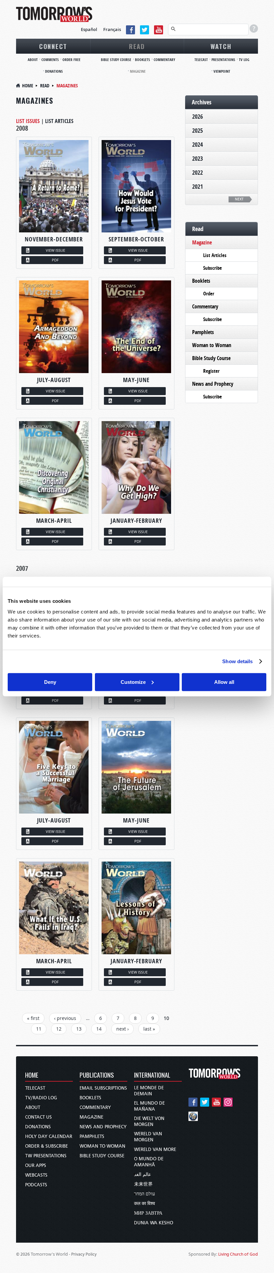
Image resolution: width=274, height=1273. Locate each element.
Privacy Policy (84, 1254)
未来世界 (143, 1184)
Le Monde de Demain (149, 1091)
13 (79, 1029)
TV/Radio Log (41, 1098)
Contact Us (38, 1117)
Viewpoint (222, 71)
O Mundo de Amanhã (148, 1162)
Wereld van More (155, 1149)
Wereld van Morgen (148, 1137)
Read (137, 46)
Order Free (71, 59)
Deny (50, 682)
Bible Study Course (116, 59)
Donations (54, 71)
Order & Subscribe (46, 1146)
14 (99, 1029)
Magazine (138, 71)
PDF (55, 259)
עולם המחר (144, 1194)
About (33, 59)
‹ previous (65, 1018)
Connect (53, 46)
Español (89, 29)
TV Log (244, 59)
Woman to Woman (211, 345)
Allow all (224, 682)
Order (208, 293)
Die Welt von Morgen (149, 1121)
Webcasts (36, 1175)
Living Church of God (238, 1254)
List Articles (59, 121)
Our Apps (35, 1165)
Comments (50, 59)
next (239, 199)
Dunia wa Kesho (153, 1223)
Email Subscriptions (103, 1088)
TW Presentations (45, 1156)
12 (58, 1029)
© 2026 (23, 1254)
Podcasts (36, 1185)
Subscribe (212, 267)
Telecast (201, 59)
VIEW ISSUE (55, 250)
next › (122, 1029)
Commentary (164, 59)
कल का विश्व (144, 1203)
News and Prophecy (212, 383)
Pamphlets (203, 332)
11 (38, 1029)
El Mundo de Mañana (149, 1106)
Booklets (142, 59)
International (152, 1075)
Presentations (223, 59)
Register (211, 370)
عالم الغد (142, 1174)
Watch (221, 46)
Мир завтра (148, 1213)
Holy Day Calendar (48, 1136)
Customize (133, 682)
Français (112, 29)
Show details (237, 661)
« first (33, 1018)
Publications (97, 1075)
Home (27, 85)
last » (149, 1029)
